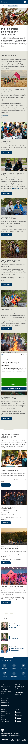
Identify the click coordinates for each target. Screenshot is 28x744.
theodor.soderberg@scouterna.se (19, 625)
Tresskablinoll (15, 188)
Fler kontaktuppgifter (5, 705)
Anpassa (13, 384)
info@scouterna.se (7, 696)
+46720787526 (14, 627)
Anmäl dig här (6, 152)
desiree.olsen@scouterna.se (17, 648)
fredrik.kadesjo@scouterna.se (18, 637)
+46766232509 (14, 638)
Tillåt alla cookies (14, 380)
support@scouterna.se (5, 702)
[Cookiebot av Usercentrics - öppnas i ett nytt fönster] (21, 354)
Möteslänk (5, 484)
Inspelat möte (4, 115)
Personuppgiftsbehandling (6, 733)
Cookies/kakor (4, 735)
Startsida (4, 5)
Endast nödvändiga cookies (14, 388)
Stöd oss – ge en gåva (19, 689)
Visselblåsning (16, 733)
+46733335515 (14, 650)
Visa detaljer (21, 375)
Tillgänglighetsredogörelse (14, 735)
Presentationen (4, 118)
